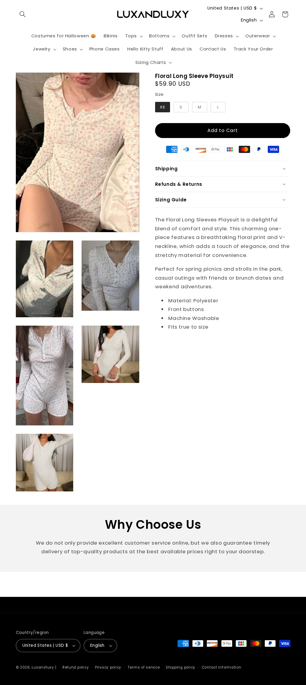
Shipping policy (180, 667)
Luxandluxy (43, 667)
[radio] (162, 107)
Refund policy (75, 667)
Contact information (221, 667)
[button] (23, 14)
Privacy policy (108, 667)
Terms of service (144, 667)
